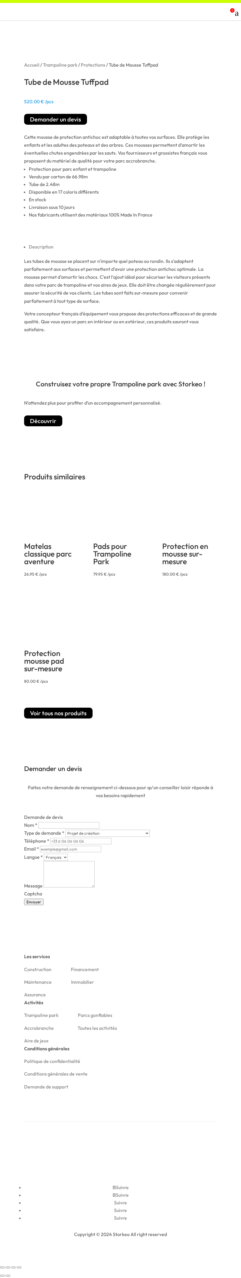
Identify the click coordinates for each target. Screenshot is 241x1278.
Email (31, 849)
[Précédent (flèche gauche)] (2, 1276)
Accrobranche (39, 1028)
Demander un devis (55, 119)
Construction (37, 969)
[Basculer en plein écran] (8, 1267)
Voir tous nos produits (58, 713)
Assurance (35, 995)
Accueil (31, 65)
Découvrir (43, 421)
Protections (93, 65)
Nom (30, 825)
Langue (33, 857)
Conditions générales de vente (56, 1074)
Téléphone (36, 841)
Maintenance (38, 982)
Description (41, 247)
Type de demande (44, 833)
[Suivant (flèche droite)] (8, 1276)
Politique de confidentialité (52, 1061)
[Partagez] (13, 1267)
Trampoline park (60, 65)
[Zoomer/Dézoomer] (2, 1267)
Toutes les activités (97, 1028)
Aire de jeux (36, 1041)
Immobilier (82, 982)
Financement (85, 969)
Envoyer (33, 902)
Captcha (33, 894)
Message (33, 886)
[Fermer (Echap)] (19, 1267)
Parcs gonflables (95, 1015)
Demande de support (46, 1087)
